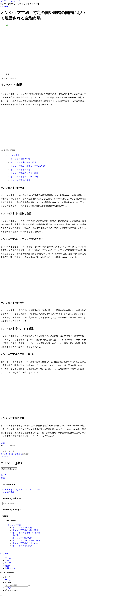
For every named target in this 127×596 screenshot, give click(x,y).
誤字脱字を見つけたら (12, 489)
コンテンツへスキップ (10, 1)
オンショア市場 (12, 155)
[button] (29, 585)
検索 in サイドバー (13, 568)
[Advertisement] (43, 127)
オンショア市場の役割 (20, 170)
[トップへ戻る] (1, 595)
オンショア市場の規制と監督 (23, 162)
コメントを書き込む (9, 469)
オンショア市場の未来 (20, 180)
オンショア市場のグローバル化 (24, 177)
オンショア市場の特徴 (20, 159)
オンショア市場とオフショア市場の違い (28, 166)
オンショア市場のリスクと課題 (24, 173)
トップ (8, 560)
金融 (3, 443)
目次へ (8, 566)
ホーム (8, 558)
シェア (8, 563)
